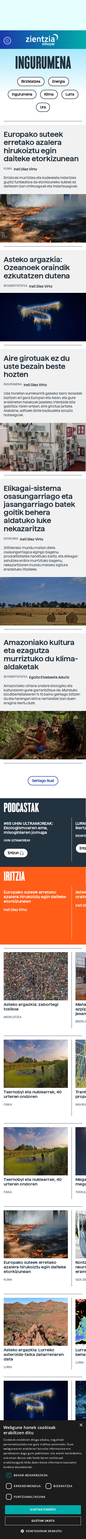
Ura (43, 107)
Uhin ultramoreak (17, 840)
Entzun (13, 853)
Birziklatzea (30, 81)
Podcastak (21, 807)
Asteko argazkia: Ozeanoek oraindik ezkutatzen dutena (37, 267)
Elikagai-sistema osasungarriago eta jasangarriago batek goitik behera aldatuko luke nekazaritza (39, 508)
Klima (49, 94)
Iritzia (14, 875)
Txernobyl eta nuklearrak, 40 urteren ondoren (32, 1094)
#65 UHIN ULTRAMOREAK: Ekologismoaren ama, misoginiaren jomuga (28, 828)
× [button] (81, 1425)
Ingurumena (22, 94)
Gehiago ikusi (43, 781)
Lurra (70, 94)
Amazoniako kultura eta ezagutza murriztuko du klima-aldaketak (41, 654)
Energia (58, 81)
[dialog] (43, 1479)
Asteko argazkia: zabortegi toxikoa (31, 1006)
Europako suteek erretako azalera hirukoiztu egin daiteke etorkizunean (41, 146)
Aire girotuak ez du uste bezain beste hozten (37, 366)
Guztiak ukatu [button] (43, 1521)
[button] (7, 40)
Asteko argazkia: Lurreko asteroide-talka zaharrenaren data (34, 1354)
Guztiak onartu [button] (43, 1509)
